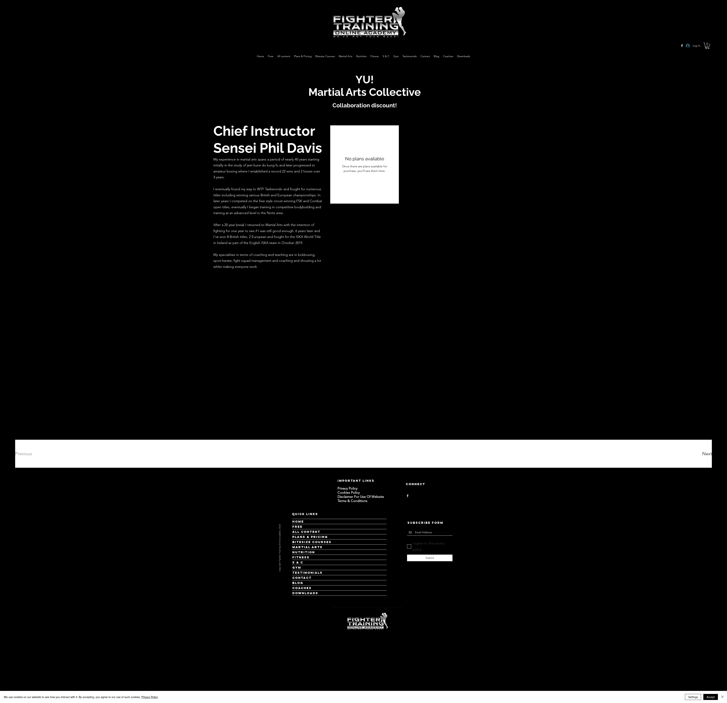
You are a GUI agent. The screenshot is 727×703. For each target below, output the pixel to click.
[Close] (722, 697)
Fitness (301, 557)
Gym (296, 567)
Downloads (305, 593)
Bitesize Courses (312, 542)
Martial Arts (307, 547)
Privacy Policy (149, 697)
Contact (302, 578)
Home (298, 521)
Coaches (302, 588)
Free (297, 526)
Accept (711, 697)
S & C (297, 562)
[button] (707, 46)
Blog (297, 583)
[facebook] (408, 496)
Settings (693, 697)
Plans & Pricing (310, 537)
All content (306, 532)
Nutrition (303, 552)
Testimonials (307, 572)
